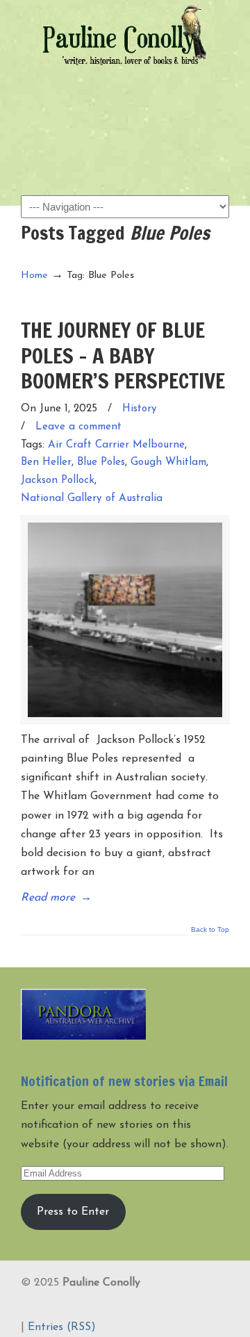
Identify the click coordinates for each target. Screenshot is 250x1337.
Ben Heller (46, 462)
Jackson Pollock (57, 480)
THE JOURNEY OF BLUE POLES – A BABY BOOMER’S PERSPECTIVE (123, 355)
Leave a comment (78, 427)
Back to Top (210, 929)
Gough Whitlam (168, 462)
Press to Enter (73, 1211)
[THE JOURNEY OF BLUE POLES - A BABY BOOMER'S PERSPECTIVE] (125, 620)
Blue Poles (101, 462)
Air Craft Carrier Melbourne (116, 445)
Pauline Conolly (125, 35)
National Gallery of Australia (91, 498)
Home (34, 275)
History (139, 409)
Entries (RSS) (62, 1327)
